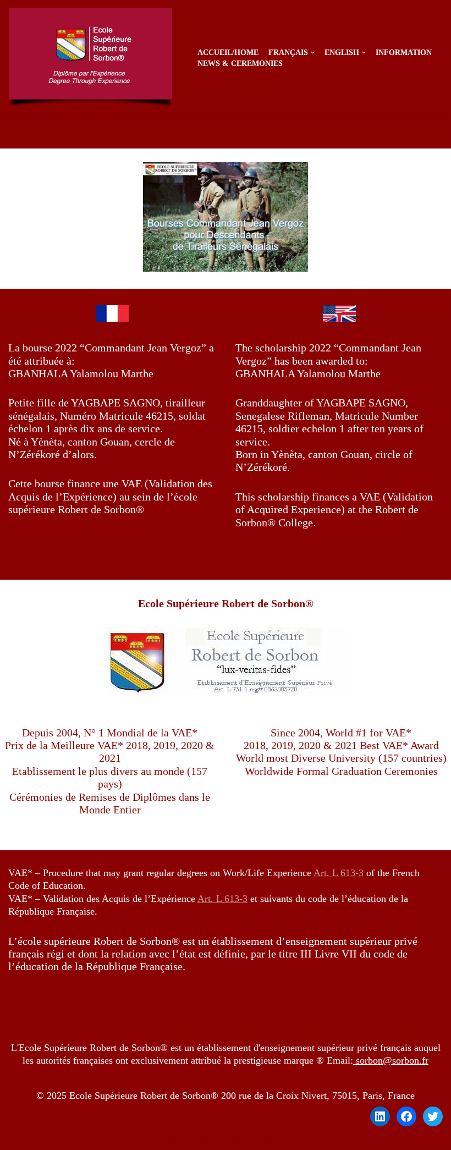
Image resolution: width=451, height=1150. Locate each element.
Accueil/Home (227, 52)
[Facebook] (406, 1116)
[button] (313, 52)
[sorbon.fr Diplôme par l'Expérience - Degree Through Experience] (93, 58)
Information (404, 52)
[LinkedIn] (380, 1116)
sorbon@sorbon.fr (390, 1060)
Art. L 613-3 (339, 872)
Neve (175, 1139)
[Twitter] (433, 1116)
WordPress (265, 1139)
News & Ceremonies (240, 63)
